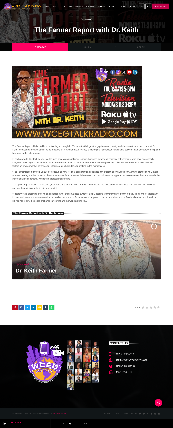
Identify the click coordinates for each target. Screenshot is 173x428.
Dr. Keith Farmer (36, 271)
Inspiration (86, 20)
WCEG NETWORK (59, 413)
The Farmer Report (22, 264)
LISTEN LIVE (160, 6)
